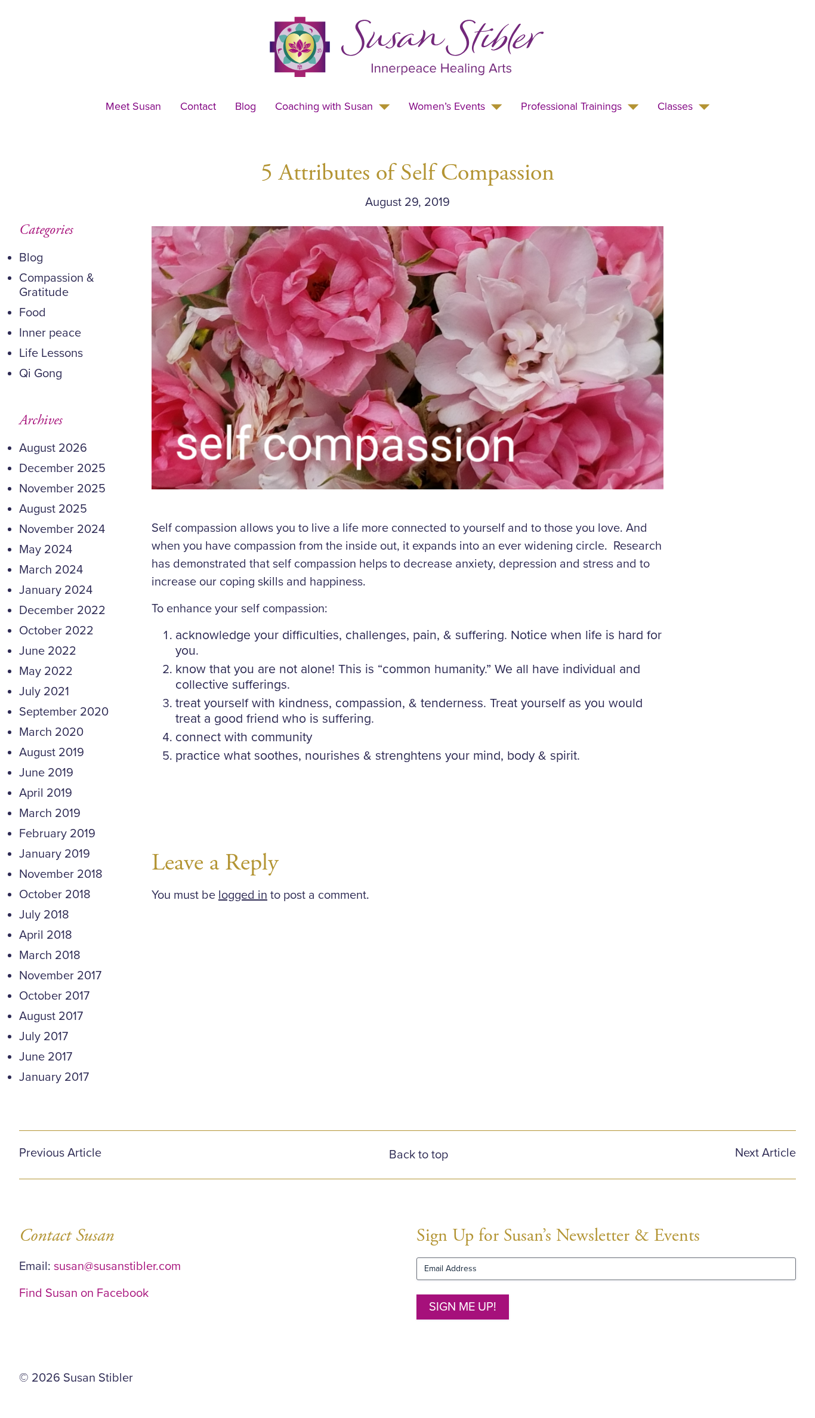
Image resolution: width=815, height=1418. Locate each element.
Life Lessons (51, 353)
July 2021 (44, 692)
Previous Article (60, 1153)
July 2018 (44, 915)
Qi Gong (40, 373)
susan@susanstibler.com (117, 1266)
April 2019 (45, 793)
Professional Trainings (571, 106)
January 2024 (55, 590)
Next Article (765, 1153)
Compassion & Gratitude (56, 285)
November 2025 (62, 489)
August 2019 (51, 752)
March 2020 (51, 732)
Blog (245, 106)
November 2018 (61, 874)
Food (32, 313)
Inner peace (50, 333)
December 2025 (62, 468)
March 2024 (51, 570)
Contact (198, 106)
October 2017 (54, 996)
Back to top (418, 1155)
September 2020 (64, 712)
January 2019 (54, 854)
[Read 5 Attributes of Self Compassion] (407, 357)
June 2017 (45, 1057)
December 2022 (62, 610)
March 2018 (50, 955)
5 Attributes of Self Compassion (407, 173)
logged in (242, 895)
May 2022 (46, 671)
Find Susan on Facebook (84, 1293)
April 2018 (45, 935)
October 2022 (56, 631)
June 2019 (46, 773)
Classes (675, 106)
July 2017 (43, 1036)
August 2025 (53, 509)
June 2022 (47, 651)
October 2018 (55, 894)
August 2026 (53, 448)
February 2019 (57, 834)
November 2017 (60, 976)
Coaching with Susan (324, 106)
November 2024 (62, 529)
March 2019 (50, 813)
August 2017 (51, 1016)
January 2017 (54, 1077)
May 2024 (45, 549)
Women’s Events (447, 106)
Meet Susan (133, 106)
